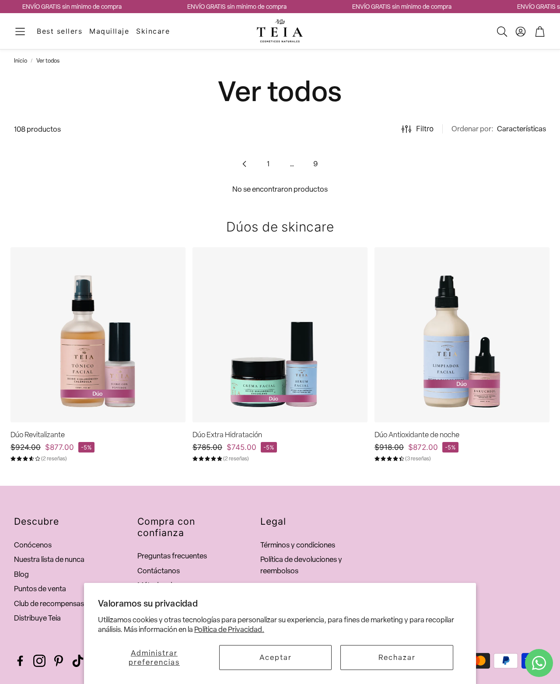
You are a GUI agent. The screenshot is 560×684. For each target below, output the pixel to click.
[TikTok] (78, 661)
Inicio (20, 60)
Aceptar (275, 657)
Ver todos (48, 60)
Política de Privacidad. (229, 629)
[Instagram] (39, 661)
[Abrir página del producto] (98, 334)
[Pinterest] (58, 661)
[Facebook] (20, 661)
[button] (20, 31)
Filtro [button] (425, 128)
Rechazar (397, 657)
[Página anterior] (244, 163)
